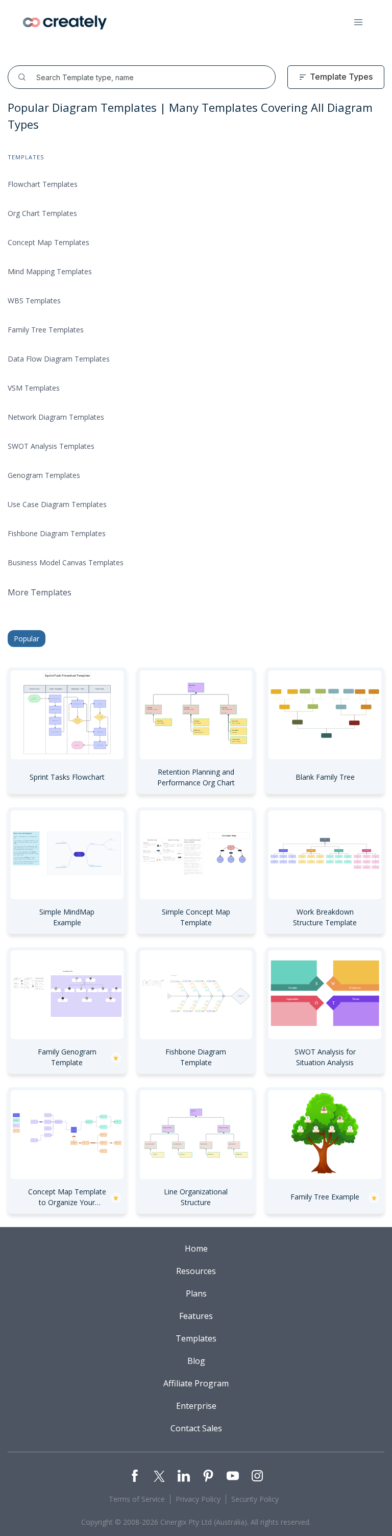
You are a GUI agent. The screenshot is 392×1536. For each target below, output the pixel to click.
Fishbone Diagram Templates (57, 533)
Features (196, 1316)
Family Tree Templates (46, 329)
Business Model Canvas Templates (66, 562)
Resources (196, 1271)
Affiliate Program (196, 1383)
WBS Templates (34, 300)
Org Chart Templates (42, 213)
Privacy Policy (198, 1499)
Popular (26, 638)
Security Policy (255, 1499)
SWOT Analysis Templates (51, 446)
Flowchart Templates (43, 184)
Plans (196, 1293)
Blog (196, 1360)
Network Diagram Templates (56, 417)
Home (196, 1248)
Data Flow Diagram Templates (59, 359)
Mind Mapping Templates (50, 271)
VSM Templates (34, 388)
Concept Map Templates (48, 242)
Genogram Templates (44, 475)
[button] (358, 22)
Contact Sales (196, 1428)
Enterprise (196, 1405)
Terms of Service (137, 1499)
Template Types (341, 76)
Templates (196, 1338)
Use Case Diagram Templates (57, 504)
